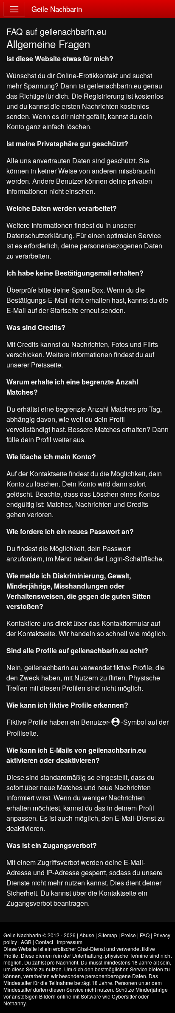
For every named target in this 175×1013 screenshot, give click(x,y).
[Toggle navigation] (14, 9)
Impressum (69, 941)
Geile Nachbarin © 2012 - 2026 (39, 935)
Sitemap (107, 935)
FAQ (145, 935)
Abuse (86, 935)
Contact (44, 941)
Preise (128, 935)
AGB (26, 941)
